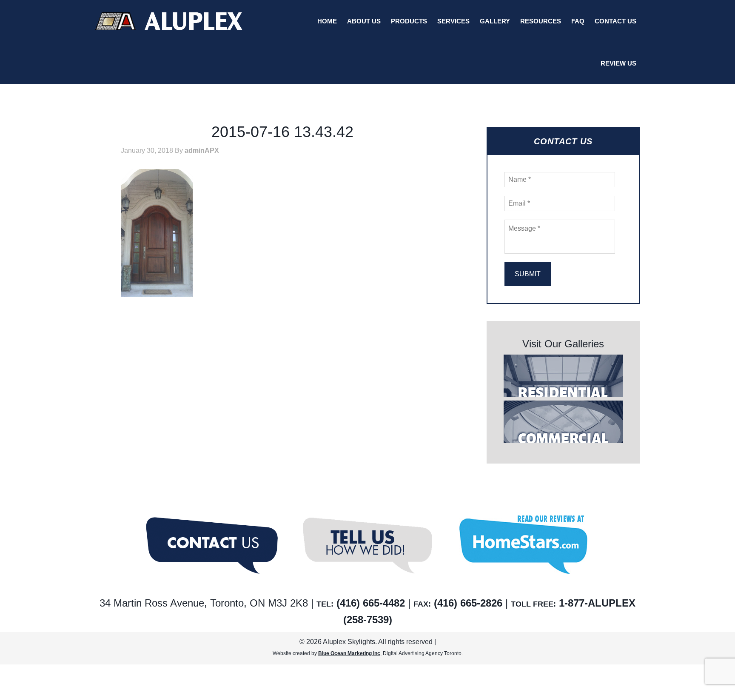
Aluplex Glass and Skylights (168, 21)
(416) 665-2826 (468, 603)
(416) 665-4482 (370, 603)
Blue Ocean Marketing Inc (349, 653)
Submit (528, 274)
